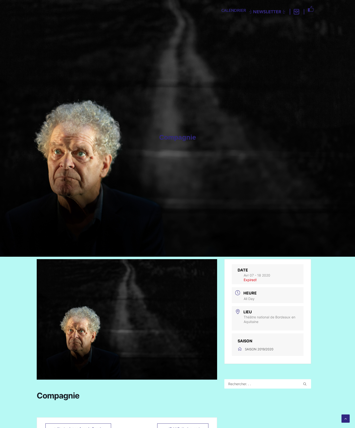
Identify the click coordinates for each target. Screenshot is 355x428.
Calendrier (233, 10)
